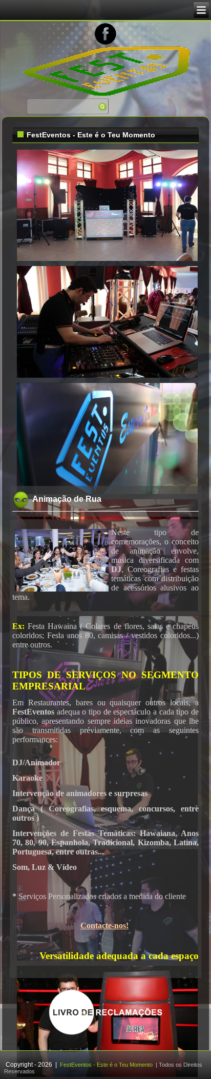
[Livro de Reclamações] (105, 1033)
